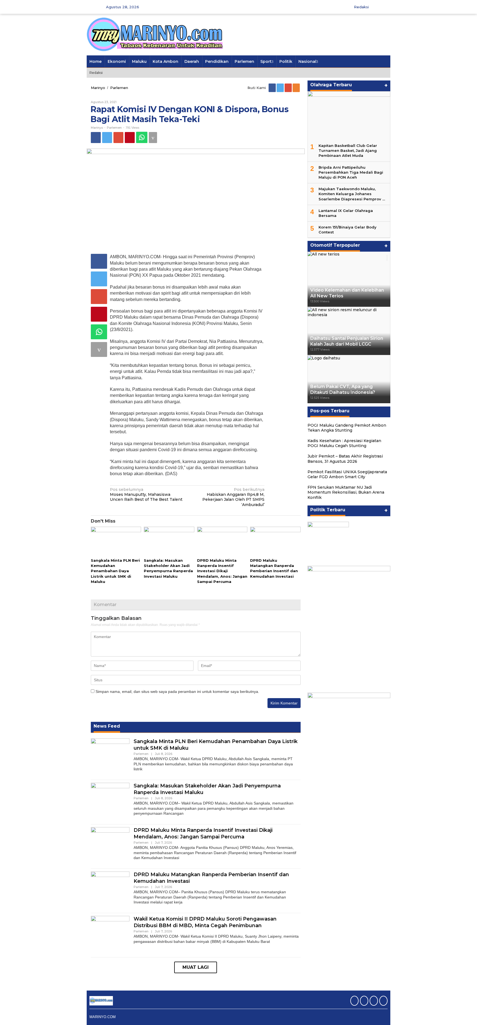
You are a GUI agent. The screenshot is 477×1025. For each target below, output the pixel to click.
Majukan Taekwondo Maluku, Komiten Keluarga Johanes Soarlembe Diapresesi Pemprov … (352, 194)
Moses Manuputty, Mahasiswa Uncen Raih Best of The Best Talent (146, 494)
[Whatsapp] (141, 137)
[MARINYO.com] (156, 34)
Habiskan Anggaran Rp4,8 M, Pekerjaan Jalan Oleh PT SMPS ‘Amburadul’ (233, 497)
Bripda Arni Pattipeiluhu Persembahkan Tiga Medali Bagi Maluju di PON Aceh (351, 172)
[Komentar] (153, 137)
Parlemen (114, 128)
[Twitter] (281, 87)
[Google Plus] (289, 87)
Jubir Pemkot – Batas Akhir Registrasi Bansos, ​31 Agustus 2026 (345, 459)
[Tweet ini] (107, 137)
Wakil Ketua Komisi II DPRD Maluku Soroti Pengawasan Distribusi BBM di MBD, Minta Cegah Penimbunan (205, 922)
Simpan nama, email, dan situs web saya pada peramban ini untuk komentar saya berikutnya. (177, 691)
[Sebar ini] (96, 137)
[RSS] (297, 87)
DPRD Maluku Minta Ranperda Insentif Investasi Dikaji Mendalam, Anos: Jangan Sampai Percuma (222, 571)
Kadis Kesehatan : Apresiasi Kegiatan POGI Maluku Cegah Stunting (344, 443)
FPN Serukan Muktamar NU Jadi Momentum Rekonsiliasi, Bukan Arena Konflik (346, 492)
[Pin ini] (130, 137)
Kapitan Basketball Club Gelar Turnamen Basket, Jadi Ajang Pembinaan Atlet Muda (348, 150)
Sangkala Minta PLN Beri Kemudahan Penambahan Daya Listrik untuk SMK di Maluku (115, 571)
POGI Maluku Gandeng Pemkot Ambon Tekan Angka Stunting (347, 428)
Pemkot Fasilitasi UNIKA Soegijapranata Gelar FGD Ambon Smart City (347, 474)
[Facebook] (273, 87)
